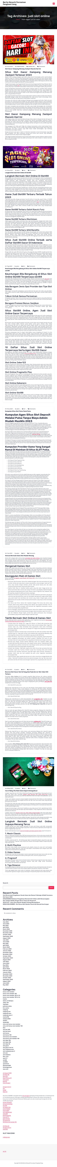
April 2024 (6, 967)
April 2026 (6, 927)
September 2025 (8, 936)
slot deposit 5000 (7, 1073)
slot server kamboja (7, 1104)
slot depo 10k (7, 1040)
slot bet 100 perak (7, 1102)
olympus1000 (7, 1018)
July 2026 (6, 922)
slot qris (5, 1053)
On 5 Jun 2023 (8, 553)
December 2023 (7, 974)
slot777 (5, 1058)
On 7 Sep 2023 (8, 266)
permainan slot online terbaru (32, 558)
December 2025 (7, 931)
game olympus (6, 1118)
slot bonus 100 (7, 1035)
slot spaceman (6, 1120)
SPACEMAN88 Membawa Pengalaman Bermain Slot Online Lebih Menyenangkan (26, 899)
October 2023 (7, 977)
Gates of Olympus (8, 1001)
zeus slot (5, 1069)
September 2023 (8, 979)
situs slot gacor (6, 1083)
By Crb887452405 (19, 66)
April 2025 (6, 945)
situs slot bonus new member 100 (13, 1026)
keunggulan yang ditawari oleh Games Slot (24, 578)
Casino (5, 999)
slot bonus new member (10, 1036)
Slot (34, 66)
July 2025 (6, 940)
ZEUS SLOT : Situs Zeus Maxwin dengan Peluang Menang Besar (21, 902)
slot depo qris (6, 1126)
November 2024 (7, 954)
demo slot (5, 1076)
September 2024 (8, 958)
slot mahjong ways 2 (9, 1051)
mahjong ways (7, 1013)
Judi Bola (30, 66)
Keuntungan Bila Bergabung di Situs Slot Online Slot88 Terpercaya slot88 (27, 270)
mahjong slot (7, 1011)
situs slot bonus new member (11, 1024)
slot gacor (6, 1045)
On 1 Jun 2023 (8, 669)
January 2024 (7, 972)
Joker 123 (6, 1002)
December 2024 (7, 952)
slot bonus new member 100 (11, 1038)
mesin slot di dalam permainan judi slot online (30, 831)
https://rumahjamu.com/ (30, 353)
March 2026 (6, 929)
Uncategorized (7, 1067)
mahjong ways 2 (7, 1015)
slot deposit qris (7, 1107)
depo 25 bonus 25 (7, 1078)
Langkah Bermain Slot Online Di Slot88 (18, 173)
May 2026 (6, 925)
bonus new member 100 (10, 993)
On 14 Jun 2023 (9, 409)
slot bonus (6, 1033)
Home (18, 19)
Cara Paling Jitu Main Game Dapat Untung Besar (21, 791)
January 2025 (7, 950)
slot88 (5, 1060)
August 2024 (7, 959)
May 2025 (5, 943)
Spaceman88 (7, 1065)
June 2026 (6, 923)
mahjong (5, 1009)
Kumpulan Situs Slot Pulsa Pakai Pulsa (18, 411)
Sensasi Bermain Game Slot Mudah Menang (19, 555)
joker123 (5, 1081)
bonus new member (8, 992)
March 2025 (6, 947)
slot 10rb (5, 1105)
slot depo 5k (6, 1044)
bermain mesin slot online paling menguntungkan (28, 812)
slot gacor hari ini (8, 1047)
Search (5, 883)
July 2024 (6, 961)
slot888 (5, 1062)
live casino (6, 1008)
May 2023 (5, 985)
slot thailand (6, 1054)
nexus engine (6, 1110)
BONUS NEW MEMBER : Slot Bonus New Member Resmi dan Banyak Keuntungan (26, 904)
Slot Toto (5, 1056)
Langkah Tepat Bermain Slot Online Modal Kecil (35, 794)
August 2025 (6, 938)
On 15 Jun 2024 (9, 66)
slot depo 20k (7, 1042)
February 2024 (7, 970)
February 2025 (7, 949)
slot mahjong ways (8, 1049)
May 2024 (6, 965)
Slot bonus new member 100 (10, 1122)
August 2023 (6, 981)
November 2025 (7, 932)
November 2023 (7, 976)
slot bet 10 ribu (36, 434)
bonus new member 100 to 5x (11, 997)
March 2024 (6, 968)
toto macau (6, 1079)
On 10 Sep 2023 (9, 170)
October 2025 (7, 934)
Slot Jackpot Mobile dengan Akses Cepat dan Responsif (19, 900)
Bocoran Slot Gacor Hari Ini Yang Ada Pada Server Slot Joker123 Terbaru (26, 673)
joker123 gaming (7, 1115)
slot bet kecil (7, 1031)
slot (18, 85)
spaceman (6, 1063)
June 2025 (6, 941)
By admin (17, 170)
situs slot (46, 278)
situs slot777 (6, 1117)
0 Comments (41, 66)
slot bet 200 (6, 1029)
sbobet (5, 1020)
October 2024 (7, 956)
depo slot (5, 1091)
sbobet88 (6, 1022)
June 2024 (6, 963)
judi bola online (7, 1006)
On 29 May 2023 (9, 788)
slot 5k (4, 1151)
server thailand (6, 1109)
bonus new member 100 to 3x (11, 995)
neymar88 (6, 1017)
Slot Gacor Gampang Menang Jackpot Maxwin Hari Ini (23, 69)
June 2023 (6, 983)
